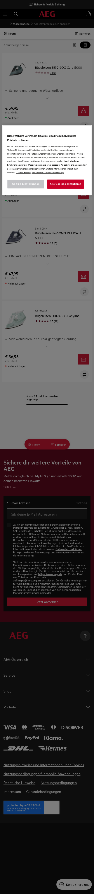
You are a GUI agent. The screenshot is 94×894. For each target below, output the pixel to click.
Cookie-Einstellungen (26, 184)
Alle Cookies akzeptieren (65, 184)
